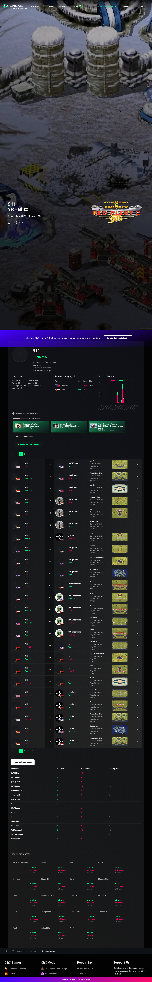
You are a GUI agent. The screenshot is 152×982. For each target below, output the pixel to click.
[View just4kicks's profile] (59, 537)
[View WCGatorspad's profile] (59, 597)
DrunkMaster (16, 790)
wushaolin (15, 839)
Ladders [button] (62, 6)
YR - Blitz (20, 222)
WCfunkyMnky (17, 830)
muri (13, 812)
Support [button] (127, 6)
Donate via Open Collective (118, 338)
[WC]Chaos (15, 777)
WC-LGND (15, 825)
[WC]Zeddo (15, 786)
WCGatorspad (17, 834)
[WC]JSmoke (16, 782)
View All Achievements (24, 436)
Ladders (17, 951)
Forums (51, 6)
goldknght (15, 795)
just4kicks (15, 799)
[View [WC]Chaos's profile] (59, 501)
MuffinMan (15, 808)
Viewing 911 (48, 951)
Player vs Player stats (22, 762)
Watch (77, 6)
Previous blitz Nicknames (28, 444)
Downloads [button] (36, 6)
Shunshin (15, 821)
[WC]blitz (15, 773)
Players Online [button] (108, 6)
